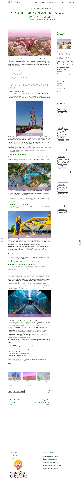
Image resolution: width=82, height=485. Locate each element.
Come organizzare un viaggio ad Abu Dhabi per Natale (21, 349)
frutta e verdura (62, 150)
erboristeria (61, 140)
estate (67, 140)
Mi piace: (13, 78)
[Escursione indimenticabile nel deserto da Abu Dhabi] (29, 376)
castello (66, 128)
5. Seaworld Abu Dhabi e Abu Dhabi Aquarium (19, 77)
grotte (66, 159)
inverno (60, 165)
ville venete (61, 206)
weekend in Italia (62, 212)
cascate (60, 128)
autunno (60, 115)
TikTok (21, 360)
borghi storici (61, 125)
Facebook (17, 360)
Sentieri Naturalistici (63, 193)
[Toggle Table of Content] (27, 69)
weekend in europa (62, 209)
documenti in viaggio (62, 134)
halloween (60, 162)
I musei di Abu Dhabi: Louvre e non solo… (19, 351)
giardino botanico (62, 153)
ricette (66, 187)
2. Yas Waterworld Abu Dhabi (16, 73)
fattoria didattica (62, 143)
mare (10, 391)
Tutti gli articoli (32, 19)
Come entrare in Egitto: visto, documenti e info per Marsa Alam (63, 95)
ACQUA (38, 8)
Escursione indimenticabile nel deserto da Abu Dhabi (29, 381)
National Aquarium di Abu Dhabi (16, 322)
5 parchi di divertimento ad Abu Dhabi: (17, 70)
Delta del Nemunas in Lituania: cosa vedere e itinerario (63, 86)
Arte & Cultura (61, 109)
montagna (60, 171)
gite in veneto (61, 156)
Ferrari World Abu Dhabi (28, 93)
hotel (66, 162)
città (63, 131)
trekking (65, 196)
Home (28, 19)
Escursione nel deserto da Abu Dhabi (17, 355)
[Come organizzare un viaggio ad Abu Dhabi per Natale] (14, 376)
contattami (79, 242)
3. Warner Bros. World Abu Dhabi (17, 74)
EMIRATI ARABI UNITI (46, 8)
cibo (59, 131)
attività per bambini (62, 112)
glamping (60, 159)
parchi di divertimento (19, 391)
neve (59, 178)
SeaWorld (10, 279)
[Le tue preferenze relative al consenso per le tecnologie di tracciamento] (80, 483)
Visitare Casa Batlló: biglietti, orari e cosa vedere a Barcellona (64, 89)
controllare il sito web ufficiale (20, 148)
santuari (60, 190)
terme (59, 196)
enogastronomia (61, 137)
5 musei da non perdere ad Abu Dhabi (43, 381)
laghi (65, 165)
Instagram (11, 360)
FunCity (41, 255)
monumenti (67, 171)
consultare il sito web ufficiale (32, 199)
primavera (60, 187)
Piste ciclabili (61, 184)
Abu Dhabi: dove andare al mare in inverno (19, 353)
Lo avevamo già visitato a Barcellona (40, 94)
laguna (59, 168)
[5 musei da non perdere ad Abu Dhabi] (43, 376)
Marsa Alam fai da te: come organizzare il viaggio (62, 92)
